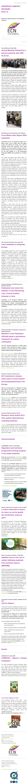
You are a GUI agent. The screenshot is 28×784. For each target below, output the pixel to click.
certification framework (9, 353)
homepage (13, 642)
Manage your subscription (12, 769)
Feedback (3, 591)
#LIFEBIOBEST (18, 457)
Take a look (4, 322)
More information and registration (9, 485)
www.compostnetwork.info (9, 740)
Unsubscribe (3, 769)
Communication (7, 397)
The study (3, 424)
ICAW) (3, 666)
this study (8, 260)
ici (7, 535)
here (7, 236)
